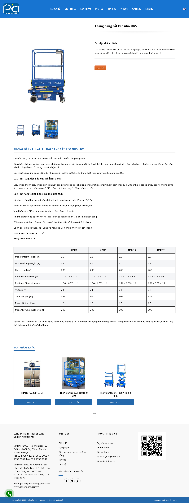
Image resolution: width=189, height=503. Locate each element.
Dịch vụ (99, 8)
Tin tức (112, 8)
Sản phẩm (85, 8)
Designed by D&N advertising (165, 500)
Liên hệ (149, 8)
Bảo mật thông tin (106, 460)
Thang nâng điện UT (32, 392)
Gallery (136, 8)
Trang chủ (54, 8)
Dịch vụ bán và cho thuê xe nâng (72, 454)
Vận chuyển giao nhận (108, 456)
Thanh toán (103, 447)
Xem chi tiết (32, 402)
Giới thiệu (70, 8)
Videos (124, 8)
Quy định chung (105, 443)
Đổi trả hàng (103, 452)
